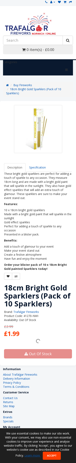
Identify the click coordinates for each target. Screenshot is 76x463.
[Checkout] (70, 2)
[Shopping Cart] (65, 2)
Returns (8, 402)
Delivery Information (16, 378)
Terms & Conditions (16, 387)
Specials (8, 421)
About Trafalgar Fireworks (20, 374)
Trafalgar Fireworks (26, 312)
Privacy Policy (12, 383)
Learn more (33, 455)
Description (14, 167)
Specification (37, 167)
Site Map (9, 406)
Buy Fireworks (22, 85)
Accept (52, 455)
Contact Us (10, 398)
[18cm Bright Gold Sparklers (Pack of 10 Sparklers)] (38, 129)
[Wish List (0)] (59, 2)
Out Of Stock (40, 353)
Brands (7, 417)
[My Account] (52, 2)
